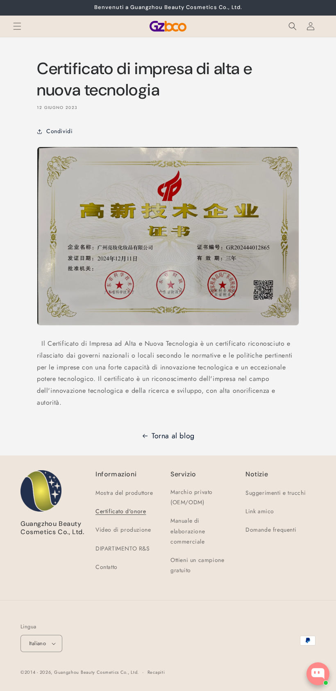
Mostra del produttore (124, 493)
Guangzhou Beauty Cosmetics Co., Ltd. (96, 672)
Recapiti (156, 672)
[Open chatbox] (317, 673)
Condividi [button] (59, 131)
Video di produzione (123, 530)
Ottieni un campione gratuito (197, 565)
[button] (17, 26)
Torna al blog (173, 435)
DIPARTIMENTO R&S (122, 548)
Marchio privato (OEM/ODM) (191, 497)
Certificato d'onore (120, 511)
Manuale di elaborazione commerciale (187, 531)
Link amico (259, 511)
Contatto (106, 567)
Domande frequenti (270, 530)
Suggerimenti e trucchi (275, 493)
